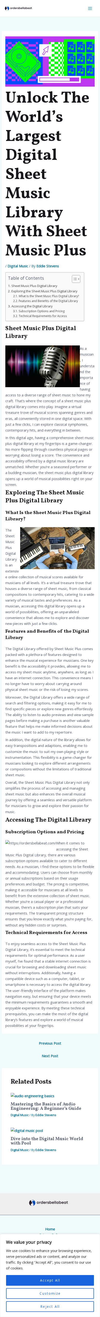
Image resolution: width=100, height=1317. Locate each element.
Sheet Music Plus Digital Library (34, 286)
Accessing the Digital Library (32, 306)
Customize (50, 1293)
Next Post (50, 1055)
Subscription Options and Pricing (42, 311)
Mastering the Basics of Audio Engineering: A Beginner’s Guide (46, 1106)
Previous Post (50, 1043)
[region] (50, 1275)
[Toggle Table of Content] (73, 279)
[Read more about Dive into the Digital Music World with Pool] (27, 1130)
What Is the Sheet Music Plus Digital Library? (49, 296)
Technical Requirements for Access (43, 316)
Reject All (50, 1306)
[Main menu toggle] (90, 8)
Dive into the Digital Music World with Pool (47, 1141)
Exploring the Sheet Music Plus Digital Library (44, 291)
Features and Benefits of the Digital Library (48, 301)
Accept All (50, 1280)
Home (50, 1229)
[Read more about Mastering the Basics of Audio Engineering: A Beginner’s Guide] (32, 1095)
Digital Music (18, 265)
